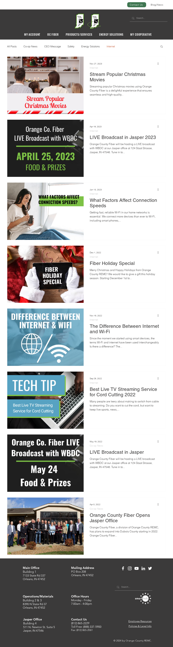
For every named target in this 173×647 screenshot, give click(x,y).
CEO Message (52, 46)
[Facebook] (123, 568)
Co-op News (30, 46)
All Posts (12, 46)
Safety (71, 46)
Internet (111, 46)
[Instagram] (129, 568)
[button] (32, 34)
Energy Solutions (90, 46)
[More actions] (159, 64)
